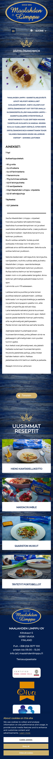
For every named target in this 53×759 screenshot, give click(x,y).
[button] (13, 31)
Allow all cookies (26, 753)
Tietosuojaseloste (26, 659)
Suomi (39, 31)
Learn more (24, 733)
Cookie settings (26, 740)
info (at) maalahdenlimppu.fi (26, 653)
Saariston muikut (26, 546)
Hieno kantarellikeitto (26, 469)
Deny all (26, 746)
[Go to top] (46, 687)
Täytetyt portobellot (26, 584)
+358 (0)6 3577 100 (29, 646)
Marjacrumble (26, 507)
